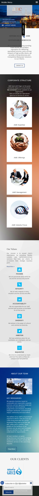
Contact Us (19, 65)
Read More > (11, 266)
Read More (11, 449)
